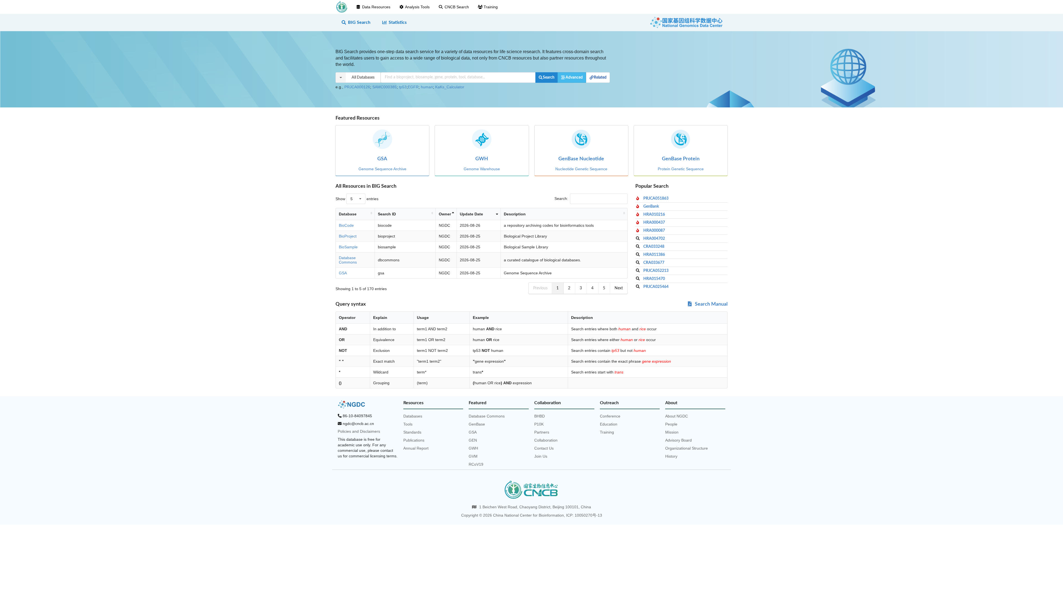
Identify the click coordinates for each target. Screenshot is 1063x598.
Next (619, 288)
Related (600, 77)
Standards (412, 432)
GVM (473, 456)
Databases (412, 416)
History (671, 456)
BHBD (539, 416)
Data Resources (376, 7)
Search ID (387, 214)
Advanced (574, 77)
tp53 (403, 87)
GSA (343, 273)
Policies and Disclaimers (359, 431)
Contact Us (544, 448)
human (427, 87)
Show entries (357, 199)
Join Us (540, 456)
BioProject (348, 236)
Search (548, 77)
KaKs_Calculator (449, 87)
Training (491, 7)
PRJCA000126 (357, 87)
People (671, 424)
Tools (407, 424)
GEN (473, 440)
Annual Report (416, 448)
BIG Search (359, 22)
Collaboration (546, 440)
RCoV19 (476, 464)
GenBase (477, 424)
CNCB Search (457, 7)
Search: (561, 198)
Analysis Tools (417, 7)
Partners (541, 432)
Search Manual (710, 304)
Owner (445, 214)
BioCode (346, 225)
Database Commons (348, 260)
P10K (539, 424)
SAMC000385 (384, 87)
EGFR (413, 87)
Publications (413, 440)
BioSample (348, 247)
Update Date (471, 214)
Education (608, 424)
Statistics (398, 22)
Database (348, 214)
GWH (473, 448)
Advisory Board (678, 440)
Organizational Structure (686, 448)
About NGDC (676, 416)
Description (515, 214)
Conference (610, 416)
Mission (671, 432)
